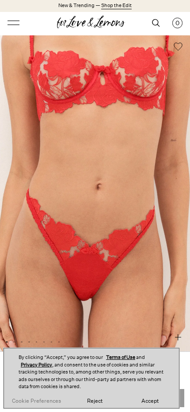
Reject (95, 400)
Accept (150, 400)
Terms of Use (120, 357)
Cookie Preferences (36, 400)
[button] (178, 47)
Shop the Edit (116, 5)
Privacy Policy (36, 365)
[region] (91, 378)
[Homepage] (95, 23)
